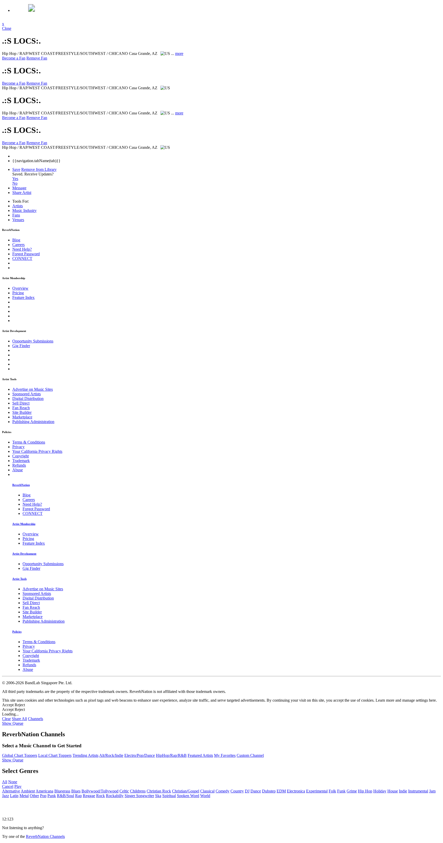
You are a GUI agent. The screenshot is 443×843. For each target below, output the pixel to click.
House (392, 791)
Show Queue (12, 723)
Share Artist (21, 192)
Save (16, 169)
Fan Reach (21, 408)
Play (18, 786)
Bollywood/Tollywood (100, 791)
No (14, 183)
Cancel (7, 786)
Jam (432, 791)
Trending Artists (85, 755)
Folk (332, 791)
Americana (44, 791)
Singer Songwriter (139, 795)
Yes (15, 179)
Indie (403, 791)
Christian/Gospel (185, 791)
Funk (341, 791)
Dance (255, 791)
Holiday (379, 791)
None (12, 782)
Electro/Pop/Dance (139, 755)
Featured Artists (200, 755)
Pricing (18, 293)
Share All (19, 719)
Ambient (28, 791)
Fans (16, 215)
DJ (247, 791)
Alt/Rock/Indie (111, 755)
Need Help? (22, 249)
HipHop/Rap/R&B (171, 755)
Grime (352, 791)
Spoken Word (188, 795)
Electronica (296, 791)
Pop (43, 795)
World (205, 795)
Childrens (138, 791)
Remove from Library (39, 169)
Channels (35, 719)
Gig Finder (21, 346)
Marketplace (22, 417)
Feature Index (23, 297)
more (179, 53)
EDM (281, 791)
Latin (14, 795)
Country (237, 791)
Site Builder (22, 412)
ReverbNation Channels (45, 836)
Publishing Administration (33, 421)
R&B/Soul (65, 795)
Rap (78, 795)
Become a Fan (13, 58)
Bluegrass (62, 791)
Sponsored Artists (26, 394)
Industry (24, 210)
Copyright (20, 456)
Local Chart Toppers (55, 755)
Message (19, 188)
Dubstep (269, 791)
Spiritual (169, 795)
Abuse (17, 470)
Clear (6, 719)
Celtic (124, 791)
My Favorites (225, 755)
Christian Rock (159, 791)
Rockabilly (115, 795)
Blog (16, 240)
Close (6, 28)
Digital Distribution (28, 398)
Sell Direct (20, 403)
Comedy (222, 791)
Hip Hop (365, 791)
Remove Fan (36, 58)
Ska (158, 795)
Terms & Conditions (28, 442)
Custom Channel (250, 755)
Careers (18, 244)
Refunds (19, 465)
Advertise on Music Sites (32, 389)
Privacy (18, 447)
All (4, 782)
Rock (100, 795)
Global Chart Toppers (19, 755)
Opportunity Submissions (32, 341)
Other (34, 795)
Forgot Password (26, 254)
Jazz (5, 795)
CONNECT (22, 258)
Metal (24, 795)
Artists (17, 206)
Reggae (89, 795)
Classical (207, 791)
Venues (18, 220)
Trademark (21, 460)
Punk (51, 795)
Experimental (317, 791)
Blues (75, 791)
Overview (20, 288)
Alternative (11, 791)
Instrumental (418, 791)
